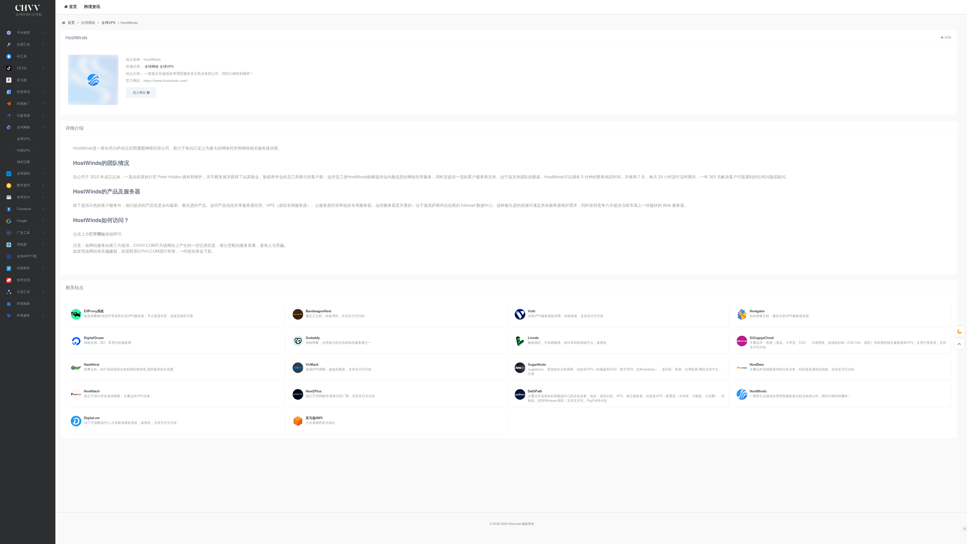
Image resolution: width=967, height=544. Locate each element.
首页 (72, 7)
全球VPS (23, 139)
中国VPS (23, 150)
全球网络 (152, 66)
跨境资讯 (91, 7)
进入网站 (140, 92)
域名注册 (23, 162)
